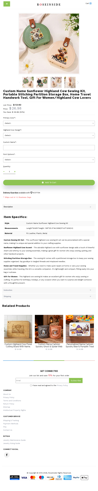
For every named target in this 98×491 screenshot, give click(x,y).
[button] (78, 82)
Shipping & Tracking (11, 420)
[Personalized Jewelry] (48, 4)
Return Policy (8, 404)
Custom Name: (10, 142)
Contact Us (7, 430)
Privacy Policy (62, 385)
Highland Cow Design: (12, 130)
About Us (7, 394)
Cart (88, 3)
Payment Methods (10, 424)
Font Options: (9, 154)
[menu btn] (6, 4)
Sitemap (6, 407)
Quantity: (7, 166)
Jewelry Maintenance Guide (14, 440)
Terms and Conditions (12, 401)
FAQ (4, 427)
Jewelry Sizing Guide (11, 443)
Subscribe (76, 380)
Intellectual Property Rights (14, 410)
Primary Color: (9, 118)
